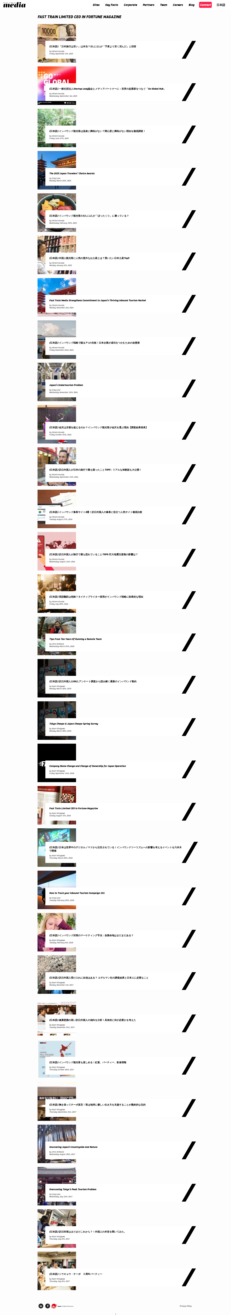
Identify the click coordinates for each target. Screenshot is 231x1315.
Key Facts (111, 5)
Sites (96, 5)
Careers (178, 5)
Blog (191, 5)
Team (163, 5)
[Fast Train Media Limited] (14, 5)
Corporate (130, 5)
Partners (148, 5)
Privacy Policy (186, 1306)
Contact (205, 5)
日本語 (221, 5)
